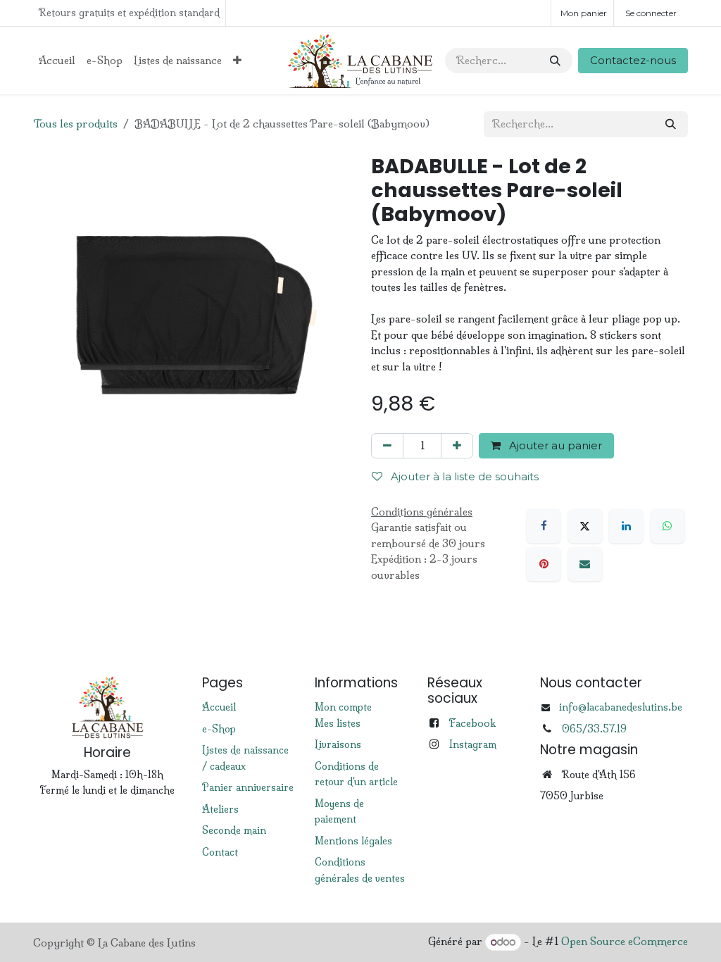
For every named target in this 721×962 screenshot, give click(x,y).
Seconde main (234, 830)
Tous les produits (75, 123)
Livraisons (338, 744)
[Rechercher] (555, 61)
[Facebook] (543, 526)
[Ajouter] (457, 446)
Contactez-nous (633, 60)
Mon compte (343, 707)
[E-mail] (585, 564)
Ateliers (220, 809)
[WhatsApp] (667, 526)
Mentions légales (353, 841)
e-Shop (219, 729)
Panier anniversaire (248, 787)
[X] (585, 526)
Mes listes (337, 723)
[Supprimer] (387, 446)
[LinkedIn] (626, 526)
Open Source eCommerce (624, 942)
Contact (220, 852)
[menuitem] (57, 61)
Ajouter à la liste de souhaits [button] (463, 476)
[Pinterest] (543, 564)
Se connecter (651, 13)
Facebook (472, 723)
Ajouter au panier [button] (554, 445)
